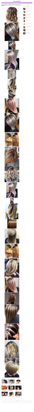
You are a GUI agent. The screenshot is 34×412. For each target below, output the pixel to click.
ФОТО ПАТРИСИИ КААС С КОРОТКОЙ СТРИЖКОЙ (28, 32)
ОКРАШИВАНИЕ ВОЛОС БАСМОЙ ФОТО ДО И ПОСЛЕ (29, 29)
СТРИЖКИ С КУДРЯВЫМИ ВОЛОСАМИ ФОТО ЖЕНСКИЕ (28, 26)
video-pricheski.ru (17, 1)
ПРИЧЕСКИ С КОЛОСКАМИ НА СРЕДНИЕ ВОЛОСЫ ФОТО (28, 14)
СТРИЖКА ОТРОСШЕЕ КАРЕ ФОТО (29, 17)
